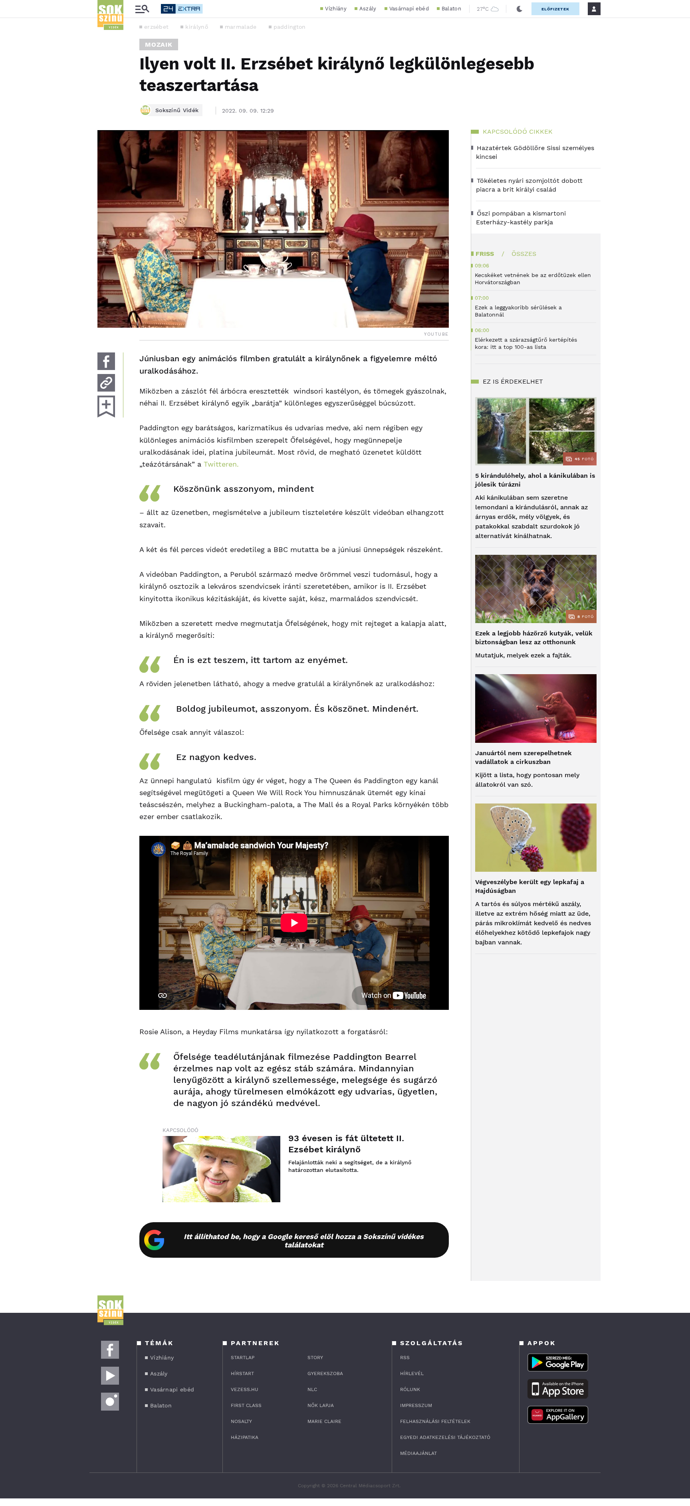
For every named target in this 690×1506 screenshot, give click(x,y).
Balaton (451, 9)
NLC (312, 1389)
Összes (524, 253)
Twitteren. (221, 464)
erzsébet (156, 27)
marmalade (241, 27)
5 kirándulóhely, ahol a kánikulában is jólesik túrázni (535, 480)
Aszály (368, 9)
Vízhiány (335, 9)
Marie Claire (324, 1421)
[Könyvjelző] (106, 407)
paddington (290, 27)
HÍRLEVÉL (412, 1373)
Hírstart (242, 1373)
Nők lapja (320, 1405)
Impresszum (416, 1405)
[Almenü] (142, 9)
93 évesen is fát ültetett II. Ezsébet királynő (346, 1143)
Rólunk (410, 1389)
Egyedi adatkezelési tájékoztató (445, 1437)
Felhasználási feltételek (435, 1421)
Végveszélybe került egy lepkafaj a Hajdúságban (529, 886)
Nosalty (241, 1421)
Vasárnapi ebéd (409, 9)
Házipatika (244, 1437)
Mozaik (158, 44)
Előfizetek (555, 9)
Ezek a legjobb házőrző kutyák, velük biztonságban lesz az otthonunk (534, 637)
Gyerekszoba (325, 1373)
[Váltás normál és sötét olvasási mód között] (519, 9)
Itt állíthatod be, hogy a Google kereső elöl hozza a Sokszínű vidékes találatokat (304, 1240)
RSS (405, 1357)
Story (315, 1357)
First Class (246, 1405)
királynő (196, 27)
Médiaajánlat (418, 1453)
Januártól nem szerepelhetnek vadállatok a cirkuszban (523, 757)
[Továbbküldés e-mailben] (106, 383)
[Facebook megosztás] (106, 361)
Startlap (242, 1357)
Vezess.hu (244, 1389)
